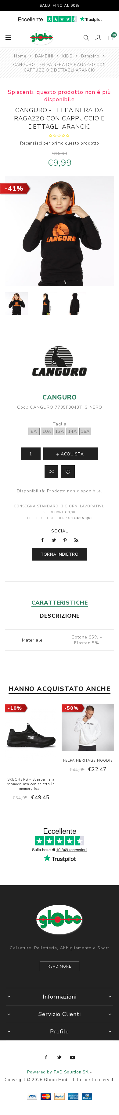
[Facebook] (46, 1057)
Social (59, 531)
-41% (14, 188)
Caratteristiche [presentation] (59, 602)
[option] (16, 303)
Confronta (51, 471)
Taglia (60, 424)
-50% (71, 708)
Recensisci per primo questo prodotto (59, 143)
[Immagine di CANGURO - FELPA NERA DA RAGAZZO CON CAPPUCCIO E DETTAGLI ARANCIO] (16, 303)
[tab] (59, 603)
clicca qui (81, 518)
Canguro (59, 397)
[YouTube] (73, 1057)
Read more (59, 966)
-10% (15, 708)
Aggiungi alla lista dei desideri (68, 471)
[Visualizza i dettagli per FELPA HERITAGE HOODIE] (88, 728)
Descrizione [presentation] (60, 616)
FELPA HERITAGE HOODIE (88, 760)
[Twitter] (59, 1057)
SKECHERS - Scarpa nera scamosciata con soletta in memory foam (31, 784)
